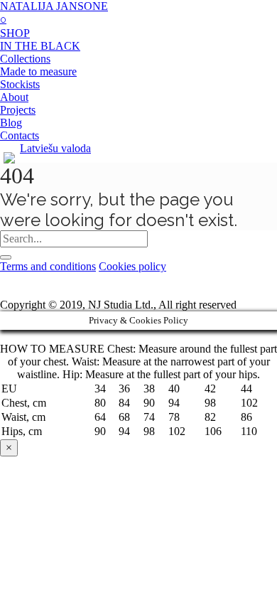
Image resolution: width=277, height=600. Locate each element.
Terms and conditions (48, 266)
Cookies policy (132, 266)
